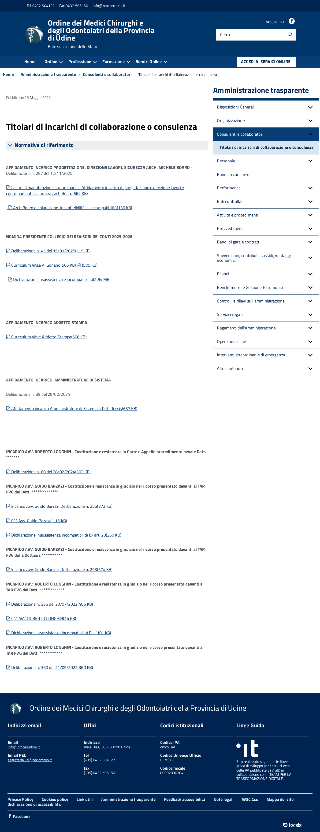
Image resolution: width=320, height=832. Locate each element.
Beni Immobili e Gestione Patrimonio (250, 287)
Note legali (224, 799)
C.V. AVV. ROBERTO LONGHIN (43, 618)
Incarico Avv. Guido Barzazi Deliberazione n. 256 (61, 506)
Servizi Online (149, 61)
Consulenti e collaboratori (240, 134)
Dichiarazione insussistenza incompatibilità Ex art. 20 (66, 535)
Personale (226, 161)
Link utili (85, 799)
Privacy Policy (20, 799)
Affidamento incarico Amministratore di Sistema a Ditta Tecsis (74, 408)
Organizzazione (231, 120)
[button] (310, 107)
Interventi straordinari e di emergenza (251, 355)
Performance (229, 188)
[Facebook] (292, 21)
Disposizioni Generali (236, 107)
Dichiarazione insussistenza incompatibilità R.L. (61, 633)
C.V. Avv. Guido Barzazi (39, 521)
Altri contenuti (230, 368)
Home (29, 61)
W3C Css (250, 799)
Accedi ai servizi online (265, 61)
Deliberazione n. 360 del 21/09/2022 (52, 667)
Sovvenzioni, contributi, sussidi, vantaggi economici (254, 258)
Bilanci (223, 274)
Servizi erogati (230, 314)
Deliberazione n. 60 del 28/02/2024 (51, 472)
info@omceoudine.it (24, 747)
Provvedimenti (230, 228)
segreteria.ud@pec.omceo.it (30, 760)
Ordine (51, 61)
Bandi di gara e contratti (238, 242)
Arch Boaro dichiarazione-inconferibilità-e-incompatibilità (72, 208)
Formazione (113, 61)
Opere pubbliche (231, 341)
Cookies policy (55, 799)
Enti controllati (230, 201)
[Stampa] (290, 35)
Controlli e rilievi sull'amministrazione (251, 301)
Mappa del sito (280, 799)
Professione (79, 61)
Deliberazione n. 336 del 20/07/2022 (52, 604)
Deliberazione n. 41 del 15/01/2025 (51, 251)
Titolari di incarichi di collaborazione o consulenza (266, 147)
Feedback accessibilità (184, 799)
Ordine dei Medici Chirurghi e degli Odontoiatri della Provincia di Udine (101, 34)
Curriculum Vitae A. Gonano (43, 265)
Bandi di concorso (233, 174)
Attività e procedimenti (237, 215)
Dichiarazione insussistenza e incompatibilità (62, 279)
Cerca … (227, 34)
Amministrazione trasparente (128, 799)
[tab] (107, 145)
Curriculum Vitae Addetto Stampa (49, 337)
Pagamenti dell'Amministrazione (246, 328)
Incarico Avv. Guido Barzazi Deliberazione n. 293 (61, 569)
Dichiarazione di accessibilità (34, 804)
